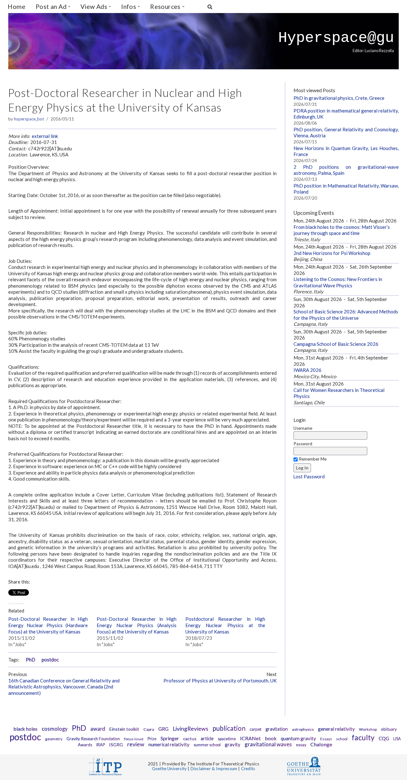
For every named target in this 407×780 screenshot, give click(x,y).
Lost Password (309, 476)
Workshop (368, 729)
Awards (85, 744)
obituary (389, 729)
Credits (248, 768)
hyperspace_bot (29, 118)
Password (302, 443)
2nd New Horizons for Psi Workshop (331, 253)
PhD (30, 659)
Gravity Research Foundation (93, 738)
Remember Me (313, 459)
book (271, 738)
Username (302, 428)
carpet (255, 729)
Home (16, 6)
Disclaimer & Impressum (213, 768)
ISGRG (116, 744)
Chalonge (321, 744)
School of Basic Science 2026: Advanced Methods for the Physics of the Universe (345, 315)
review (135, 744)
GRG (163, 729)
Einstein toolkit (124, 729)
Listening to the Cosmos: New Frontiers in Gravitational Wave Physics (337, 282)
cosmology (55, 729)
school (342, 738)
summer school (207, 744)
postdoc (50, 659)
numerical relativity (169, 744)
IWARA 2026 (307, 370)
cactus (190, 738)
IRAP (100, 744)
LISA (397, 738)
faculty (363, 737)
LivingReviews (190, 728)
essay (301, 744)
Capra (148, 729)
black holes (26, 729)
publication (228, 728)
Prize (152, 738)
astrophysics (303, 729)
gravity (232, 744)
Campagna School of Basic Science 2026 (335, 344)
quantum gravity (298, 738)
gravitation (277, 729)
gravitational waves (268, 744)
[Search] (209, 6)
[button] (69, 6)
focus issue (133, 738)
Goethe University (169, 768)
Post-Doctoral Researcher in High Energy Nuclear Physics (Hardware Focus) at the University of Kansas (48, 625)
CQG (384, 738)
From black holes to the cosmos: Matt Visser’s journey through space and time (341, 230)
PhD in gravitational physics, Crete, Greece (338, 98)
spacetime (227, 738)
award (97, 729)
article (207, 738)
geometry (53, 738)
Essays (326, 738)
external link (45, 136)
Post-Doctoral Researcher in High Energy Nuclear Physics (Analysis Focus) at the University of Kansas (136, 625)
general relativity (336, 729)
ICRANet (250, 738)
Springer (170, 738)
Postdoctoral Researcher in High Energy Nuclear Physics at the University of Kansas (225, 625)
